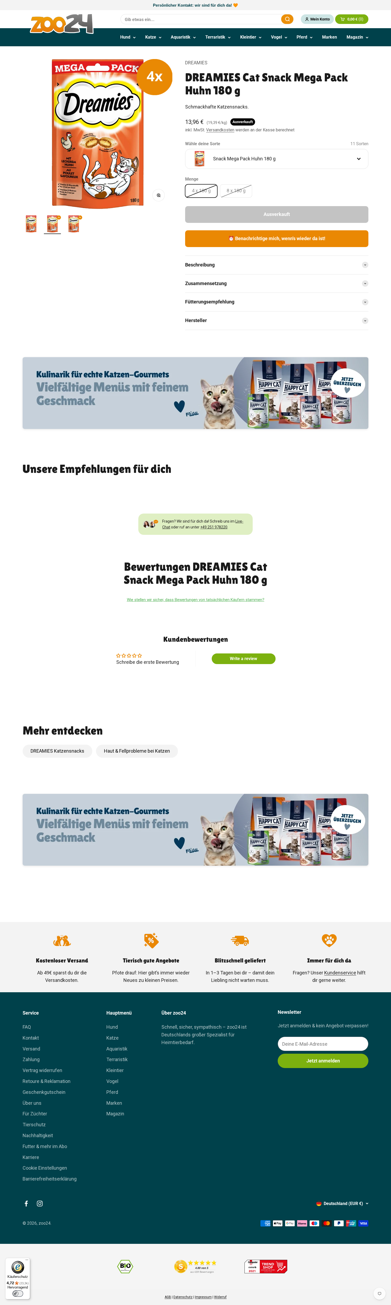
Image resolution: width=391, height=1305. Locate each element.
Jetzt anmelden (323, 1061)
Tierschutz (34, 1124)
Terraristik (215, 37)
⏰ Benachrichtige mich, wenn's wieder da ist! (276, 238)
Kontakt (31, 1038)
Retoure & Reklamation (46, 1081)
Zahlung (31, 1059)
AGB (168, 1297)
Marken (329, 37)
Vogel (276, 37)
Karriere (31, 1157)
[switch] (18, 1293)
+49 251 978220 (213, 527)
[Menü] (27, 1261)
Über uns (32, 1103)
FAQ (27, 1027)
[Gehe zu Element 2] (52, 224)
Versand (31, 1049)
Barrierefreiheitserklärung (50, 1179)
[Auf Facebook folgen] (26, 1203)
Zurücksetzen (264, 19)
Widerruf (220, 1297)
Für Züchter (35, 1113)
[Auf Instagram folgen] (39, 1203)
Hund (125, 37)
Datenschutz (183, 1297)
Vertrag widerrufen (42, 1070)
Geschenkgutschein (44, 1092)
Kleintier (248, 37)
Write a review (243, 658)
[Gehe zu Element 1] (31, 224)
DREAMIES (196, 62)
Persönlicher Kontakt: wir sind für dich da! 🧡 (195, 5)
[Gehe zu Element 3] (73, 224)
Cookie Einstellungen (45, 1168)
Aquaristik (180, 37)
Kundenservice (340, 972)
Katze (150, 37)
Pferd (302, 37)
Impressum (203, 1297)
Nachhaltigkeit (38, 1135)
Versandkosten (220, 129)
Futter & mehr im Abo (45, 1146)
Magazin (355, 37)
